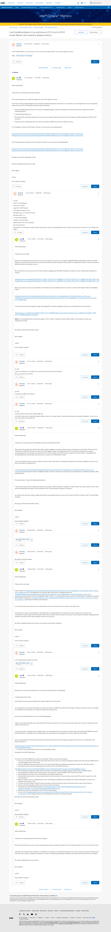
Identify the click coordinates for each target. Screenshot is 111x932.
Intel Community (13, 27)
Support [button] (20, 3)
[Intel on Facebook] (19, 914)
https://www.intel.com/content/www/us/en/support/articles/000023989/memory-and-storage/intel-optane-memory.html (47, 134)
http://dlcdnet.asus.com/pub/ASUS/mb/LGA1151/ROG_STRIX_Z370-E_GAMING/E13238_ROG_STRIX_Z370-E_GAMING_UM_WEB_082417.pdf (57, 279)
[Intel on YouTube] (32, 914)
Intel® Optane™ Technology (24, 55)
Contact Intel (35, 911)
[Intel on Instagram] (36, 914)
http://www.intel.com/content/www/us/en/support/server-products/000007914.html (40, 746)
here (91, 24)
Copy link (85, 186)
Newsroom (43, 911)
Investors (50, 911)
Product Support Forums (25, 27)
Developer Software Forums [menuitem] (28, 7)
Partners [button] (49, 3)
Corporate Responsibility (67, 911)
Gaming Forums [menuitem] (60, 7)
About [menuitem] (16, 7)
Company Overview (25, 911)
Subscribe (81, 32)
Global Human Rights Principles (66, 923)
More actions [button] (94, 32)
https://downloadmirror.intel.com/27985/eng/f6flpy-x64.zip (32, 769)
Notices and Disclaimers (75, 922)
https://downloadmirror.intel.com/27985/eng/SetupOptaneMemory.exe (65, 787)
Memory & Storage (38, 27)
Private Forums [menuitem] (79, 7)
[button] (99, 44)
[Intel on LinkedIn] (27, 914)
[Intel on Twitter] (24, 914)
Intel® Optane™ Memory (51, 27)
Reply (95, 62)
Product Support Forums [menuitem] (46, 7)
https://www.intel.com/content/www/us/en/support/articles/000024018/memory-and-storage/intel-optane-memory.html (47, 149)
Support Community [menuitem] (6, 7)
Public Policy (85, 911)
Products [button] (11, 3)
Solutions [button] (29, 3)
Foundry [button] (58, 3)
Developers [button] (39, 3)
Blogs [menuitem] (69, 7)
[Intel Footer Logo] (11, 918)
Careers (56, 911)
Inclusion (77, 911)
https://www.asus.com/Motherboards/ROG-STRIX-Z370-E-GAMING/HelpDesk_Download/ (41, 313)
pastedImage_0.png (23, 539)
